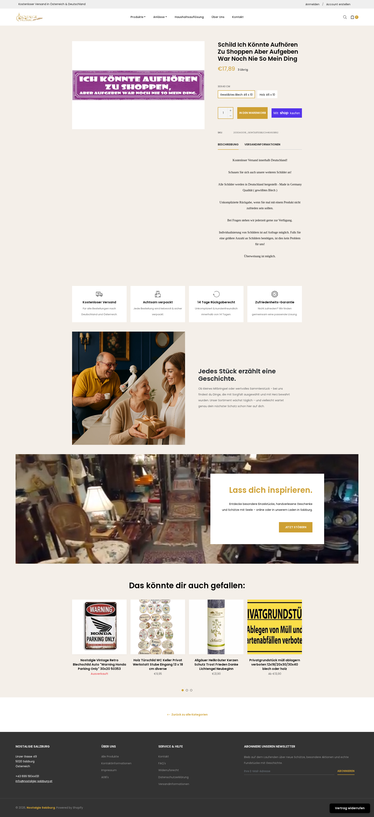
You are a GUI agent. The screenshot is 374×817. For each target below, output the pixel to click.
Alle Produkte (110, 756)
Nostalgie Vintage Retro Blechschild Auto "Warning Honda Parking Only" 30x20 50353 (99, 664)
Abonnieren (346, 771)
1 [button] (183, 690)
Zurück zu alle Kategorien (189, 714)
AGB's (105, 777)
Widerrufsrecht (168, 770)
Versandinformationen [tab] (262, 144)
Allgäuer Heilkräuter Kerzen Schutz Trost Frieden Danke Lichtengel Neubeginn (216, 664)
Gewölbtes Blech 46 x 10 (236, 95)
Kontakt (163, 756)
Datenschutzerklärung (173, 777)
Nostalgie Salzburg (41, 808)
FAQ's (162, 763)
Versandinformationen (173, 784)
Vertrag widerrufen (350, 808)
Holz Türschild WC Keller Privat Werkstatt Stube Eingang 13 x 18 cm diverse (158, 664)
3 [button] (191, 690)
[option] (99, 645)
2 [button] (187, 690)
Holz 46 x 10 (267, 95)
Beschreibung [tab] (228, 144)
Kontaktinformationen (116, 763)
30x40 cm (224, 86)
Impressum (109, 770)
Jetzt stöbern (295, 527)
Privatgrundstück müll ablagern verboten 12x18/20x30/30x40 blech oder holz (274, 664)
